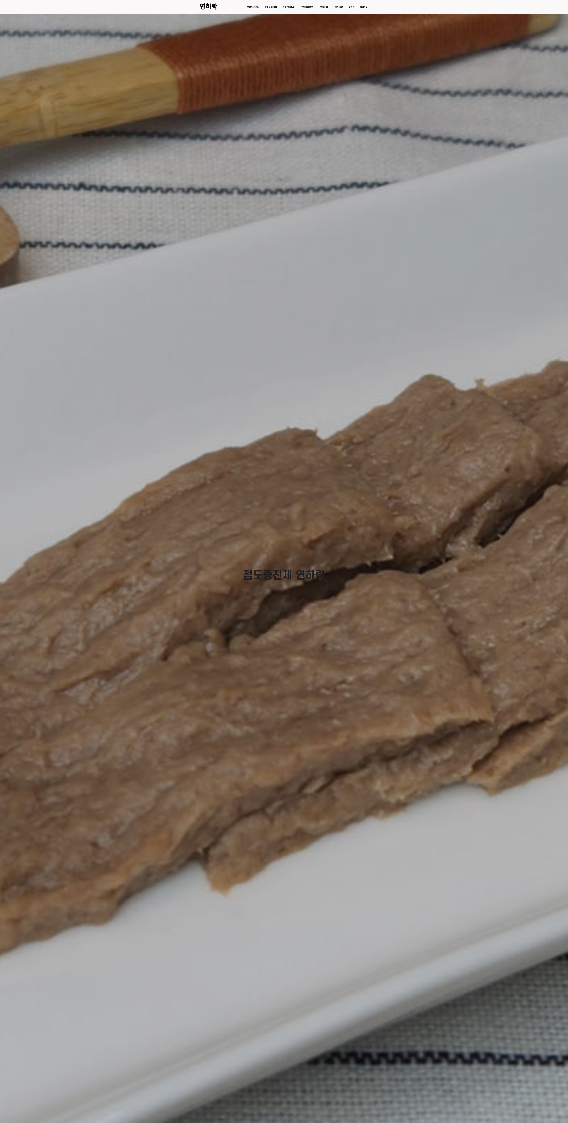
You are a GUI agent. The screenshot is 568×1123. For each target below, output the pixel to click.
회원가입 (364, 6)
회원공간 (339, 6)
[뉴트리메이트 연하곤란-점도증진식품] (208, 6)
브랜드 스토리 (253, 6)
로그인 (351, 6)
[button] (295, 7)
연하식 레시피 (271, 6)
